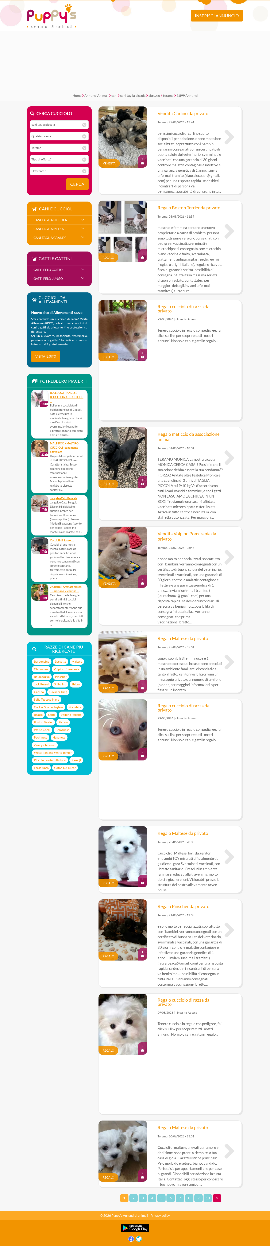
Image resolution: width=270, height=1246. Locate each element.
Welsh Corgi (42, 730)
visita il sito (45, 356)
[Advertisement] (135, 60)
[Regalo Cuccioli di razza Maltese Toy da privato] (229, 856)
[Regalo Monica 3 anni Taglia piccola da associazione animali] (229, 457)
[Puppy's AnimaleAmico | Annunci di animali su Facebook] (131, 1240)
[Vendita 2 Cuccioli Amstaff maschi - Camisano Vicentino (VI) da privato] (39, 592)
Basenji (76, 760)
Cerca (77, 184)
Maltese (77, 661)
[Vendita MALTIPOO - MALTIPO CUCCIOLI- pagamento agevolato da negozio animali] (39, 448)
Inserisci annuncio (217, 15)
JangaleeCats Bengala (63, 498)
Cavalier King (58, 692)
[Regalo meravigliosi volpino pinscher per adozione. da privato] (229, 930)
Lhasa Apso (41, 768)
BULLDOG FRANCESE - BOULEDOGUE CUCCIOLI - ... (66, 397)
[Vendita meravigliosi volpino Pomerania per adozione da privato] (229, 557)
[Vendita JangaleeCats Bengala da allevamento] (39, 503)
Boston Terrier (43, 722)
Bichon (63, 722)
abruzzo (154, 95)
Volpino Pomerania (66, 669)
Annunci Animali (96, 95)
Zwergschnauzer (45, 745)
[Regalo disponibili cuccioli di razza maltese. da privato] (229, 662)
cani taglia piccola (133, 95)
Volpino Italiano (71, 714)
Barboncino (41, 661)
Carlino (39, 692)
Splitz (51, 714)
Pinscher (61, 676)
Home (77, 95)
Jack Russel (41, 684)
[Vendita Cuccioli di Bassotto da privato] (39, 545)
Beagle (38, 714)
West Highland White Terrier (53, 752)
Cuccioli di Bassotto (62, 540)
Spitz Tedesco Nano (46, 699)
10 (208, 1198)
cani (114, 95)
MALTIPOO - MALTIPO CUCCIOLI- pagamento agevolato (64, 447)
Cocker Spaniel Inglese (48, 707)
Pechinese (40, 737)
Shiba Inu (60, 684)
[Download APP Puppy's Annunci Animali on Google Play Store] (135, 1231)
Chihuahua (41, 669)
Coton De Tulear (65, 768)
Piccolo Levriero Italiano (50, 760)
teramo (168, 95)
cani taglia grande (50, 238)
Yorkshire (75, 707)
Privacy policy (160, 1215)
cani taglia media (49, 229)
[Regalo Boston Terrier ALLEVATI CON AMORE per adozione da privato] (229, 231)
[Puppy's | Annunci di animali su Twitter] (139, 1240)
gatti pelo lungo (48, 278)
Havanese (59, 737)
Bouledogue (42, 676)
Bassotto (60, 661)
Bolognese (62, 730)
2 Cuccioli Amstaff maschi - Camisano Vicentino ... (66, 589)
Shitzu (76, 684)
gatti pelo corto (48, 270)
